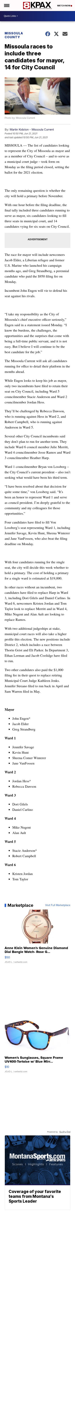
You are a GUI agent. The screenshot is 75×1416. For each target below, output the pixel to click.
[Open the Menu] (6, 5)
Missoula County (14, 35)
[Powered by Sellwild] (64, 1132)
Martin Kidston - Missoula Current (32, 129)
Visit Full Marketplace (57, 905)
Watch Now (64, 5)
